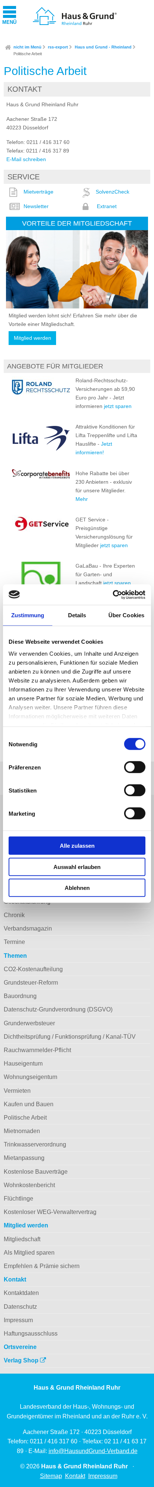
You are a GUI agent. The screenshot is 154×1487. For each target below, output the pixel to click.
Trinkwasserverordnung (35, 1144)
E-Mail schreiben (26, 159)
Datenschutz (20, 1307)
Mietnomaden (22, 1131)
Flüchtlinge (18, 1198)
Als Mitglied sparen (29, 1252)
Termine (14, 942)
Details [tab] (77, 615)
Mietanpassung (24, 1158)
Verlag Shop (22, 1360)
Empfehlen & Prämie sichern (42, 1266)
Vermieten (17, 1091)
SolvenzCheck (112, 192)
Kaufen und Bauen (28, 1104)
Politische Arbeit (27, 53)
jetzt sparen (118, 406)
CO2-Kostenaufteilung (33, 969)
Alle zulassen (77, 846)
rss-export (58, 47)
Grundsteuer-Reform (31, 982)
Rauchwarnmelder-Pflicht (37, 1050)
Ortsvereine (20, 1347)
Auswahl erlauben (77, 866)
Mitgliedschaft (22, 1239)
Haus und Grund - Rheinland (103, 47)
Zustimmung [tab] (27, 615)
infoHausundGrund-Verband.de (93, 1451)
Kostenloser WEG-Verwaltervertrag (50, 1212)
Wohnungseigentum (30, 1077)
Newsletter (36, 206)
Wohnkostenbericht (29, 1185)
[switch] (134, 767)
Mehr (82, 499)
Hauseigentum (23, 1063)
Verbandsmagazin (28, 928)
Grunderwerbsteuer (29, 1023)
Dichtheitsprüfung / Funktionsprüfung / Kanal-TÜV (70, 1036)
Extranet (107, 206)
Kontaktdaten (21, 1293)
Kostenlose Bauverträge (36, 1171)
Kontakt (15, 1279)
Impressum (18, 1320)
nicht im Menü (27, 47)
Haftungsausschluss (31, 1333)
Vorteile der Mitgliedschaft (77, 223)
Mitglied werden (32, 338)
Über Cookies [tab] (126, 615)
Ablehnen (77, 888)
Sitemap (51, 1476)
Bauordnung (20, 996)
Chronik (14, 915)
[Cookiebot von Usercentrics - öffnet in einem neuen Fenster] (112, 594)
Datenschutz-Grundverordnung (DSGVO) (58, 1009)
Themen (15, 956)
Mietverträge (38, 192)
